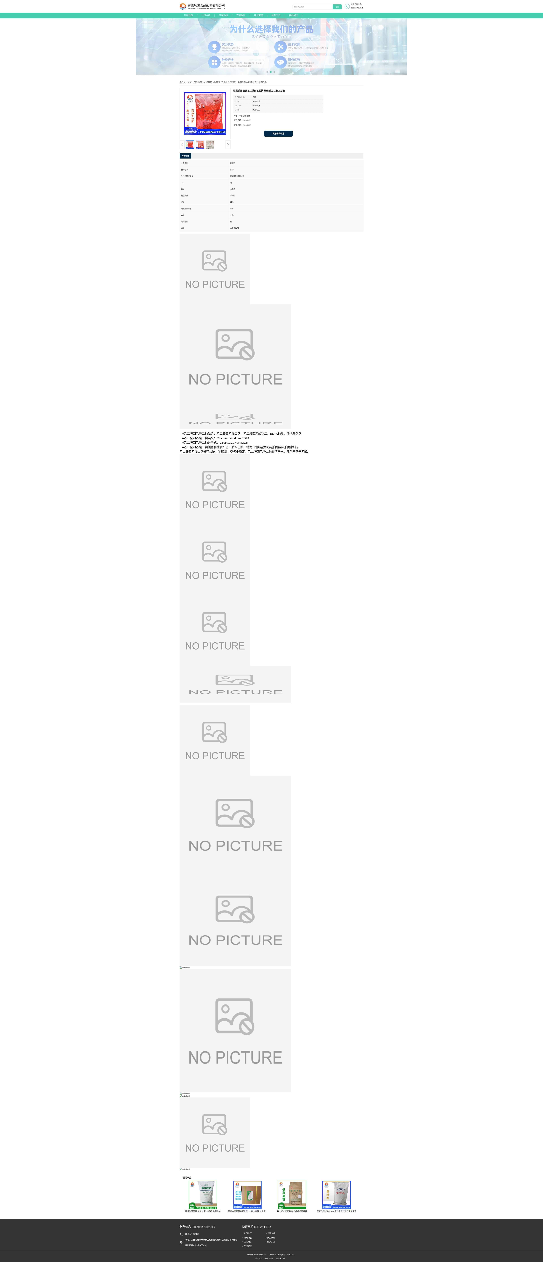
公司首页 (188, 15)
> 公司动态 (247, 1238)
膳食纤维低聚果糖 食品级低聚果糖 (292, 1211)
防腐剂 (217, 82)
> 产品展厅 (270, 1238)
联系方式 (276, 15)
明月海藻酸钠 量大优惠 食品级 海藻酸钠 (203, 1211)
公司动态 (223, 15)
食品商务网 (268, 1259)
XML (292, 1255)
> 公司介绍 (270, 1233)
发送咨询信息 (278, 134)
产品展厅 (240, 15)
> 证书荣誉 (247, 1242)
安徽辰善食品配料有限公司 (257, 1255)
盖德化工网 (280, 1259)
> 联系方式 (270, 1242)
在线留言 (293, 15)
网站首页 (198, 82)
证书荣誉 (258, 15)
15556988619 (357, 7)
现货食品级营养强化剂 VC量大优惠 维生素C (247, 1211)
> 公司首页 (247, 1233)
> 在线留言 (247, 1246)
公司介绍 (205, 15)
